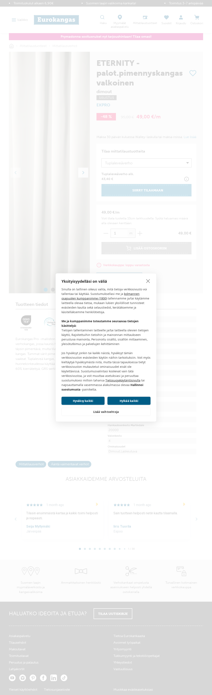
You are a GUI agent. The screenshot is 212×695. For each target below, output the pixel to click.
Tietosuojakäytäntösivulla (122, 380)
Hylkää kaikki (129, 401)
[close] (148, 281)
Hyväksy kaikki (83, 401)
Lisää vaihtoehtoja (106, 412)
